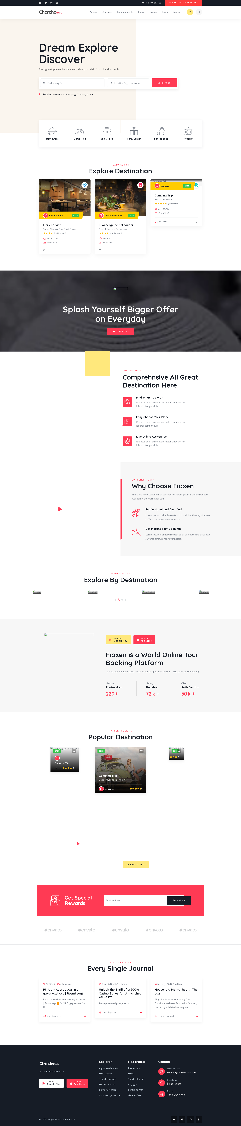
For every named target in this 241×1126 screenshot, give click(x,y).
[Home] (50, 12)
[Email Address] (161, 1071)
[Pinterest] (57, 3)
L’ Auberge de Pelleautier (116, 225)
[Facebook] (40, 3)
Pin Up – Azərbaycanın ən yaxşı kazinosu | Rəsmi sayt (63, 991)
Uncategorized (54, 1016)
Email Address (173, 1068)
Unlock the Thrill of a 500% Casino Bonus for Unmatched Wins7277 (120, 993)
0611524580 (163, 209)
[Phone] (161, 1094)
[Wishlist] (44, 250)
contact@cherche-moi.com (181, 1072)
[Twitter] (46, 3)
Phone (170, 1091)
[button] (209, 133)
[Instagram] (51, 3)
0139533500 (52, 238)
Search (166, 83)
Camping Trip (164, 195)
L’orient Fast (52, 225)
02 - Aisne (163, 221)
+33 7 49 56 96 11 (177, 1095)
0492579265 (108, 238)
